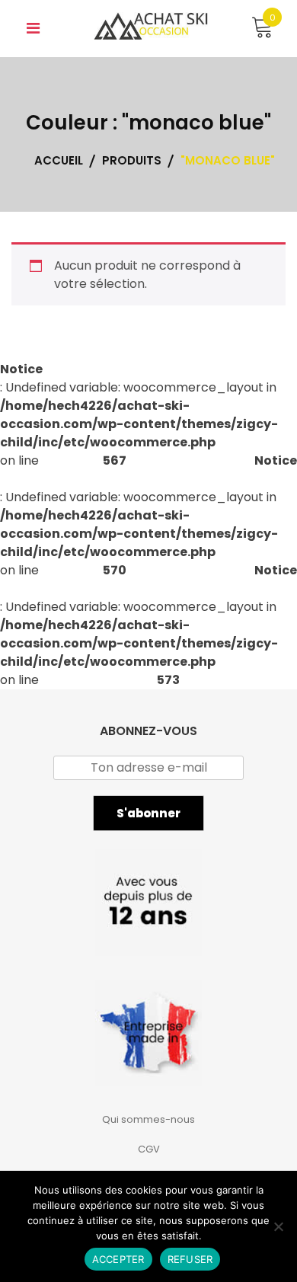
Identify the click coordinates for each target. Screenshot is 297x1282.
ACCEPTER (118, 1259)
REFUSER (190, 1259)
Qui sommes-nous (148, 1119)
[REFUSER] (278, 1226)
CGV (149, 1149)
